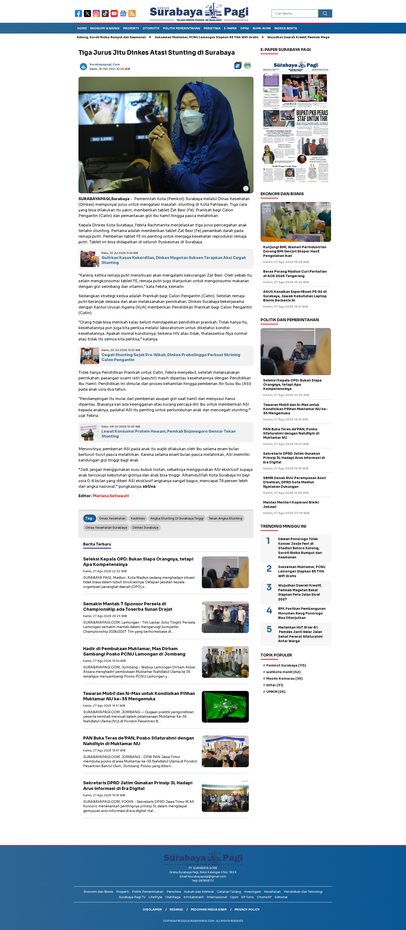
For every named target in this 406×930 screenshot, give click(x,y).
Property (131, 28)
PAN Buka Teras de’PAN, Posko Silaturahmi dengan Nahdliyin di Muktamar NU (138, 741)
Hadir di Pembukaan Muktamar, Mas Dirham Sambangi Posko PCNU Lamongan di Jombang (134, 651)
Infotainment (193, 897)
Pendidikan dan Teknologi (303, 892)
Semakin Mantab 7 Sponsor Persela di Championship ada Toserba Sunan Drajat (127, 606)
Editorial (281, 897)
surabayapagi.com (105, 64)
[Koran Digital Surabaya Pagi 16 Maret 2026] (296, 121)
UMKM (275, 692)
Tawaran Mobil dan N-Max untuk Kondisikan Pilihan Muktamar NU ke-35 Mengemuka (139, 696)
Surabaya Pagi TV (132, 897)
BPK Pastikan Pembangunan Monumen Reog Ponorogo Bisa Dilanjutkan (302, 613)
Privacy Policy (247, 909)
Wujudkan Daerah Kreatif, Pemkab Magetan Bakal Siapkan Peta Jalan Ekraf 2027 (296, 37)
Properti (122, 892)
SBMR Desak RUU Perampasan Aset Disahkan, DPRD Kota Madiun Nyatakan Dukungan (294, 482)
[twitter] (88, 17)
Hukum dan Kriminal (199, 892)
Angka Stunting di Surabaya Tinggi (176, 518)
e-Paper (230, 28)
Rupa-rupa (262, 28)
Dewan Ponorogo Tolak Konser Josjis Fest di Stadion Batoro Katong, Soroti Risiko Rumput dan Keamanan (300, 548)
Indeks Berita (285, 28)
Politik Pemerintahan (181, 28)
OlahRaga (172, 897)
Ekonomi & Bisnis (105, 28)
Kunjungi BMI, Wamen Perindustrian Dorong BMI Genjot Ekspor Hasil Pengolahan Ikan (294, 251)
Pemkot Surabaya (286, 665)
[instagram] (97, 17)
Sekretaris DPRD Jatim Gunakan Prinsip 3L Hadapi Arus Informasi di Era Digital (137, 785)
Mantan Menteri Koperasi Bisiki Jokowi (291, 504)
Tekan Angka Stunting (225, 518)
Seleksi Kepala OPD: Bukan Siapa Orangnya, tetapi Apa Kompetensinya (292, 384)
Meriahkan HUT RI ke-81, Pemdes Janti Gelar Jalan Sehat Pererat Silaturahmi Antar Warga (300, 634)
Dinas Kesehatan (112, 518)
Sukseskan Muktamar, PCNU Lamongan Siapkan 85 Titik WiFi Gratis (173, 37)
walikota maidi (283, 672)
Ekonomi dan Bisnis (98, 892)
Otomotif (151, 28)
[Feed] (133, 17)
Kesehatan (272, 892)
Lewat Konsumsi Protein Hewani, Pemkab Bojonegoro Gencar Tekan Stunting (169, 434)
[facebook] (79, 17)
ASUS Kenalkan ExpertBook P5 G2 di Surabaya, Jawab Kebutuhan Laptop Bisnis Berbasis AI (295, 296)
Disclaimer (152, 909)
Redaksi (176, 909)
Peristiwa (212, 28)
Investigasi (252, 892)
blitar (274, 685)
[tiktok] (106, 17)
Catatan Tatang (229, 892)
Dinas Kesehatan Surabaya (106, 528)
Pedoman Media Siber (209, 909)
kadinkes (138, 518)
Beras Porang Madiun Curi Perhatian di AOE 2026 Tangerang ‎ (295, 273)
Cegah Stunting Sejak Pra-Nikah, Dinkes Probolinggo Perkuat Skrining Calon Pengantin (171, 357)
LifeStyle (155, 897)
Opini (244, 28)
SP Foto (247, 897)
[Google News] (124, 17)
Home (82, 28)
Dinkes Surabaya (145, 528)
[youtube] (115, 17)
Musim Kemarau (284, 678)
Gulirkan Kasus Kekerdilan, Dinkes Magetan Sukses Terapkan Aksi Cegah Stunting (174, 260)
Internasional (217, 897)
